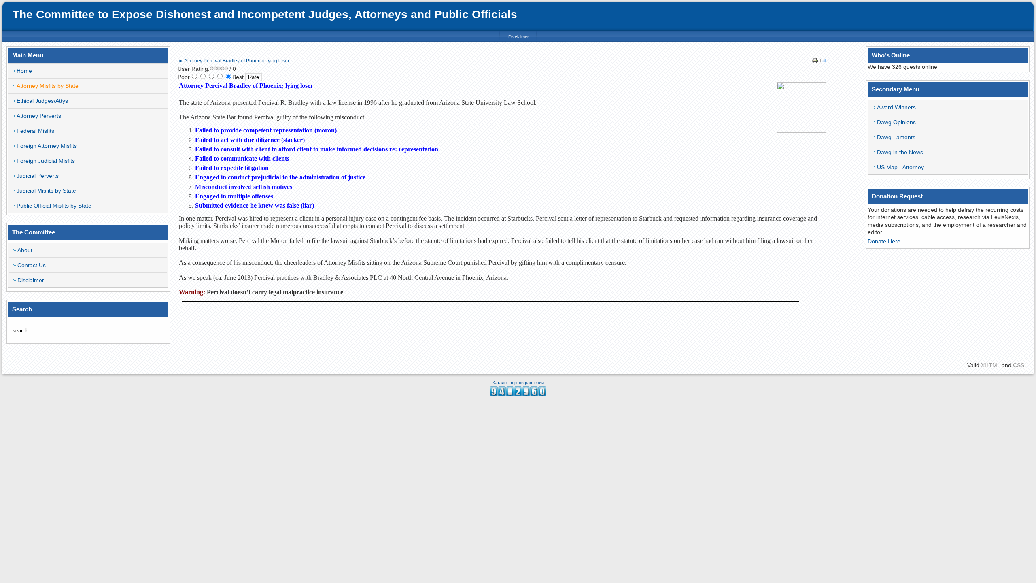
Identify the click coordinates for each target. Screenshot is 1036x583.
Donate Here (884, 241)
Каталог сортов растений (518, 382)
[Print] (815, 62)
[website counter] (518, 394)
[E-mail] (823, 62)
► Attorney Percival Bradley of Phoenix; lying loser (233, 61)
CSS (1018, 365)
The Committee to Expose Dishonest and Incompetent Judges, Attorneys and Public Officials (265, 14)
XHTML (990, 365)
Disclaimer (518, 36)
